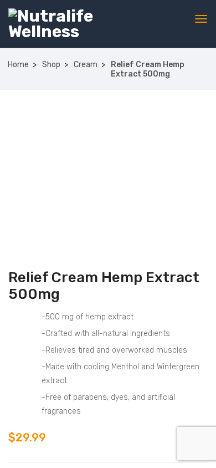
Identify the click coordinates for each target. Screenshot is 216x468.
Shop (51, 64)
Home (18, 64)
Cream (85, 64)
